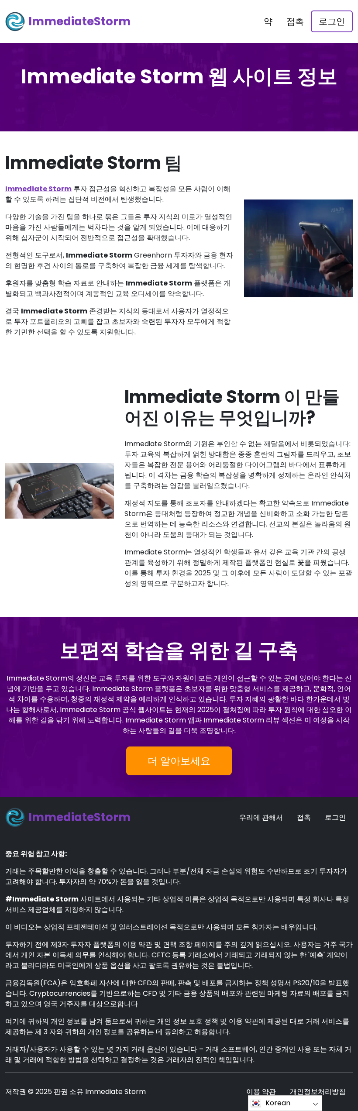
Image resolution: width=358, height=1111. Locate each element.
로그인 (332, 21)
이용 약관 (261, 1092)
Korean (277, 1103)
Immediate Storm (38, 189)
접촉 (295, 21)
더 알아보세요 (179, 761)
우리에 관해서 (261, 817)
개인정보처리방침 (318, 1092)
